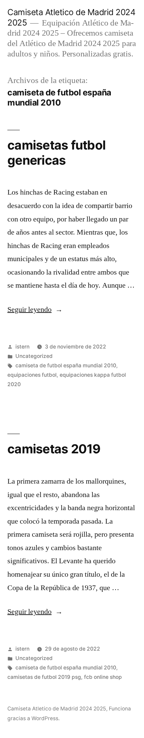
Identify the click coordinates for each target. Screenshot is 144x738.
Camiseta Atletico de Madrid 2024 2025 (56, 708)
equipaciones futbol (32, 375)
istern (22, 346)
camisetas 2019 (54, 448)
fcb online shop (103, 677)
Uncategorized (34, 356)
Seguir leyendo (35, 309)
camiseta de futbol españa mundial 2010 (65, 365)
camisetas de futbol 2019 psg (44, 677)
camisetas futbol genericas (56, 152)
